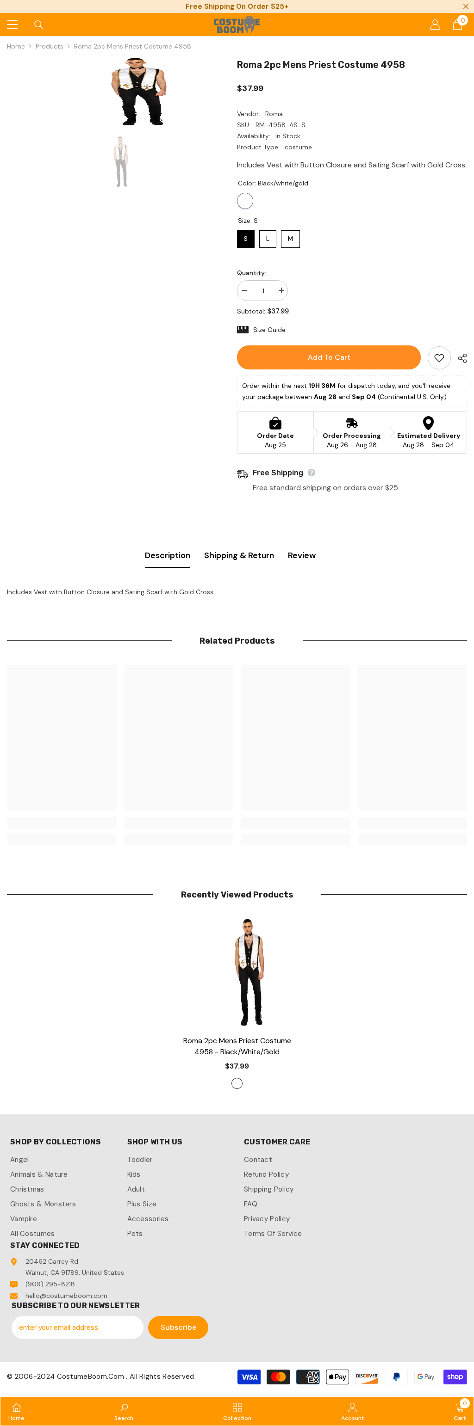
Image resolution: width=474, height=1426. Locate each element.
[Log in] (435, 24)
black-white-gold (237, 1083)
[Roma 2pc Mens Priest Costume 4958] (237, 973)
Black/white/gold (245, 201)
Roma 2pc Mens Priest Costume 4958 (237, 1046)
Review (302, 555)
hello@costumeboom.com (66, 1295)
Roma (274, 114)
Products (49, 46)
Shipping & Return (239, 555)
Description (167, 555)
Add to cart (329, 357)
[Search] (38, 25)
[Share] (459, 358)
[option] (115, 92)
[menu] (12, 24)
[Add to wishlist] (439, 357)
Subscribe (178, 1327)
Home (16, 46)
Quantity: (251, 273)
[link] (62, 823)
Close (465, 6)
